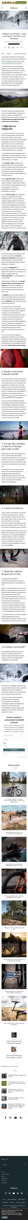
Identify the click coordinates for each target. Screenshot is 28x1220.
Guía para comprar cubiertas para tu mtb (14, 928)
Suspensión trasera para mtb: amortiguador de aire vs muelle (14, 864)
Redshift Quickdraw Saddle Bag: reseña (17, 1075)
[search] (24, 1112)
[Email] (17, 47)
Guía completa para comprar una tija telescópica (14, 1023)
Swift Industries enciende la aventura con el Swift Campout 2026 (16, 1083)
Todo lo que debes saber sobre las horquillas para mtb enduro (14, 896)
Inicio (3, 1172)
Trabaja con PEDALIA (20, 1202)
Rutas (3, 1176)
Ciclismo (4, 1180)
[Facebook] (6, 1193)
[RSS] (18, 1193)
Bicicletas (4, 1183)
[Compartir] (21, 47)
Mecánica (4, 1178)
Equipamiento (6, 1174)
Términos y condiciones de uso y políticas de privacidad (14, 1206)
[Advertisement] (14, 1136)
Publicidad (5, 1202)
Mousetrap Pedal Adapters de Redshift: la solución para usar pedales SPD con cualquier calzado (16, 1106)
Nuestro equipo (21, 1199)
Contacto (11, 1202)
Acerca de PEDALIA (11, 1199)
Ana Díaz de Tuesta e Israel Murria (13, 41)
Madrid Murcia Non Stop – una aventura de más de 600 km (14, 833)
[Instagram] (10, 1193)
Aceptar (4, 1217)
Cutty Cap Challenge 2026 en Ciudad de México (16, 1098)
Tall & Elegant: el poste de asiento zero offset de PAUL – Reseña (16, 1091)
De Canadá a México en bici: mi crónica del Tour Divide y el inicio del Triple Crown (14, 800)
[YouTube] (14, 1193)
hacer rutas (11, 395)
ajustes (20, 1214)
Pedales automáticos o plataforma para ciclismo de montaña (14, 992)
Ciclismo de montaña (14, 44)
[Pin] (8, 47)
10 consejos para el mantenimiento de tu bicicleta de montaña (14, 960)
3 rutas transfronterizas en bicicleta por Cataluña (14, 1041)
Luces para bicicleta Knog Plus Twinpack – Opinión (14, 1055)
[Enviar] (13, 47)
